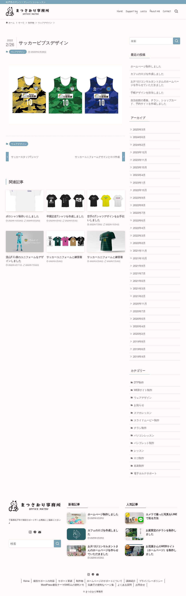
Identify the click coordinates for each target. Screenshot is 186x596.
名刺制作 (139, 465)
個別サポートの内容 (43, 581)
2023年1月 (139, 182)
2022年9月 (139, 197)
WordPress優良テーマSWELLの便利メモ (62, 584)
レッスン (139, 450)
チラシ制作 (140, 428)
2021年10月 (140, 258)
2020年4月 (139, 326)
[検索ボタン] (176, 11)
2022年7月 (139, 212)
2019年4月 (139, 356)
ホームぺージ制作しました (146, 66)
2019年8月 (139, 341)
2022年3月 (139, 235)
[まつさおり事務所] (27, 11)
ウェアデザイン (18, 51)
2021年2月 (139, 296)
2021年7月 (139, 273)
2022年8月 (139, 205)
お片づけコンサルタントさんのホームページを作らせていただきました (155, 83)
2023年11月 (140, 160)
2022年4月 (139, 228)
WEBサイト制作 (143, 390)
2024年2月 (139, 144)
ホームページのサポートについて (104, 581)
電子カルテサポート (145, 473)
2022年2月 (139, 243)
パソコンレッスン (144, 435)
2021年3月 (139, 288)
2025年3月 (139, 129)
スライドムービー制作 (146, 420)
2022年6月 (139, 220)
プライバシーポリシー (151, 581)
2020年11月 (140, 303)
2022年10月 (140, 190)
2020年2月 (139, 333)
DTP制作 (139, 382)
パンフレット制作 (144, 443)
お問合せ (140, 584)
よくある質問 (125, 584)
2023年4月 (139, 175)
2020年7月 (139, 311)
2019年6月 (139, 349)
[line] (35, 532)
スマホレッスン (143, 412)
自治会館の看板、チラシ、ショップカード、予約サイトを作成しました (153, 102)
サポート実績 (65, 581)
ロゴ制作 (139, 458)
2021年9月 (139, 265)
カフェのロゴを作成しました (147, 74)
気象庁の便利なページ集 (101, 584)
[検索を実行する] (176, 40)
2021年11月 (140, 250)
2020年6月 (139, 318)
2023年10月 (140, 167)
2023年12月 (140, 152)
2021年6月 (139, 281)
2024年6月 (139, 137)
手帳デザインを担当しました (147, 92)
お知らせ (139, 405)
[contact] (39, 532)
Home (26, 581)
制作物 (79, 581)
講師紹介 (131, 581)
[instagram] (30, 532)
